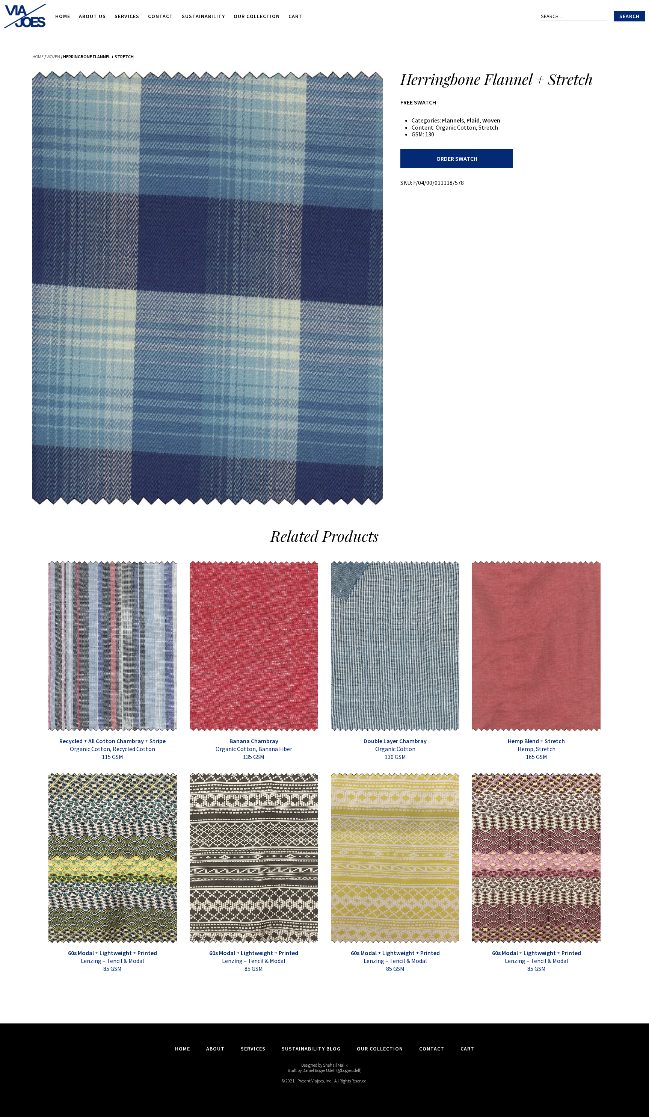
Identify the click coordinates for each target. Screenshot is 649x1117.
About (215, 1048)
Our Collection (257, 16)
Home (62, 16)
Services (127, 16)
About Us (92, 16)
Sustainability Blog (311, 1048)
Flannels (453, 120)
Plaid (473, 120)
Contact (160, 16)
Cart (295, 16)
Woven (53, 56)
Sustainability (203, 16)
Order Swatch (456, 158)
